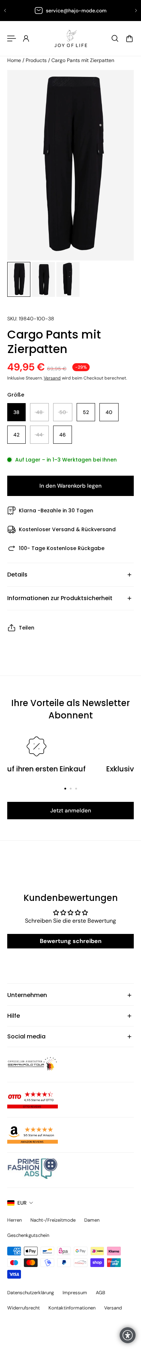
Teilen (26, 627)
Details (17, 574)
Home (14, 60)
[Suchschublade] (115, 38)
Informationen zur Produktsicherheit (59, 598)
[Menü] (11, 38)
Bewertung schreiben (71, 941)
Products (37, 60)
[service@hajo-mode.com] (70, 10)
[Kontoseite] (26, 38)
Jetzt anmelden (70, 810)
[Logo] (70, 38)
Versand (52, 378)
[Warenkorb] (129, 38)
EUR (21, 1203)
